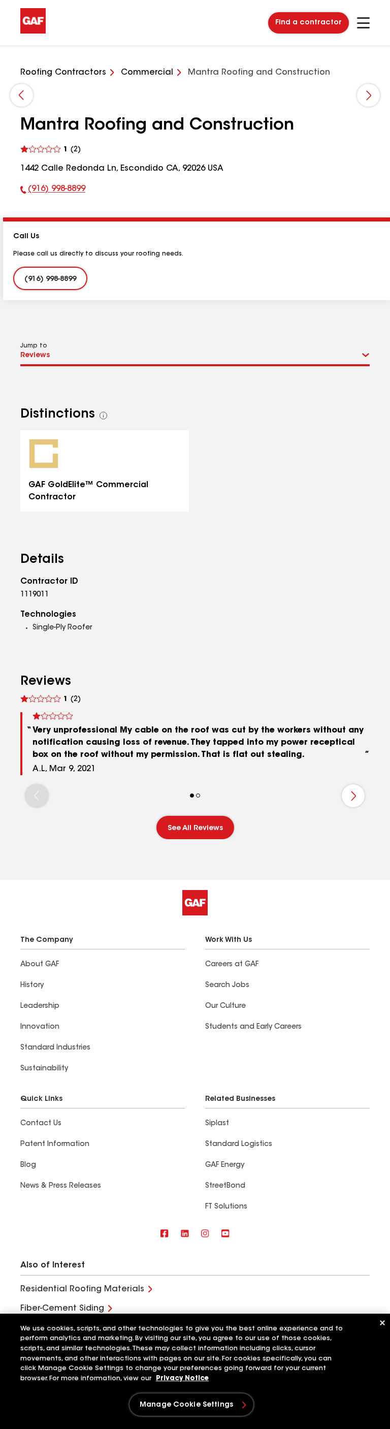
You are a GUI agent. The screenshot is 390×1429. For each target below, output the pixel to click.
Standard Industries (55, 1048)
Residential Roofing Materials (82, 1289)
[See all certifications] (104, 415)
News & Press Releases (60, 1186)
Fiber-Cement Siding (62, 1309)
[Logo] (33, 31)
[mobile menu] (363, 22)
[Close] (382, 1322)
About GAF (39, 964)
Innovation (39, 1027)
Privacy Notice (182, 1378)
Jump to (33, 346)
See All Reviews (195, 828)
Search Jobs (227, 985)
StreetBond (225, 1186)
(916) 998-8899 (52, 191)
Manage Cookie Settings (186, 1405)
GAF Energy (224, 1165)
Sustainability (44, 1068)
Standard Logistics (238, 1144)
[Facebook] (164, 1234)
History (32, 985)
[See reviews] (50, 149)
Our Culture (225, 1006)
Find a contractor (308, 22)
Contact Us (40, 1123)
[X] (185, 1234)
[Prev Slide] (21, 95)
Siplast (217, 1123)
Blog (28, 1165)
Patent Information (54, 1144)
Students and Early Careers (253, 1027)
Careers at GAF (231, 964)
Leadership (39, 1006)
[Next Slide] (368, 95)
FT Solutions (226, 1207)
